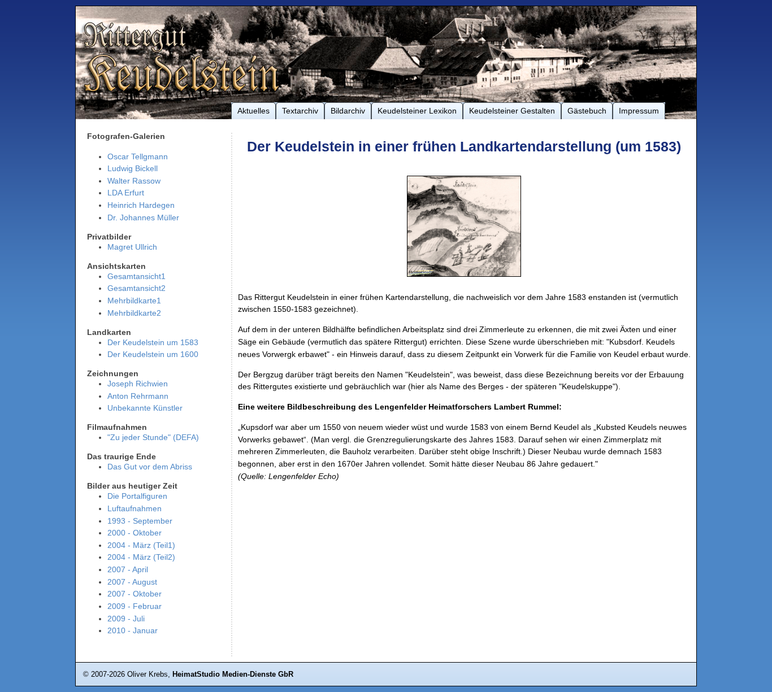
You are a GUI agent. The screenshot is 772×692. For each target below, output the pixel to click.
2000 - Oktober (134, 532)
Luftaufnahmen (134, 508)
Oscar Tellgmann (137, 156)
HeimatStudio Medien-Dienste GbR (232, 674)
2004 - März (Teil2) (141, 557)
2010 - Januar (132, 630)
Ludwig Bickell (132, 168)
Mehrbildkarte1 (134, 300)
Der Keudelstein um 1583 (152, 342)
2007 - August (132, 581)
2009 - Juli (126, 618)
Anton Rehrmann (137, 396)
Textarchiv (300, 110)
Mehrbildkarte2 (134, 312)
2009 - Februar (134, 606)
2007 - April (127, 569)
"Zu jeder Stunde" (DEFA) (153, 437)
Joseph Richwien (137, 383)
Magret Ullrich (132, 246)
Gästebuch (586, 110)
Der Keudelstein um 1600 (152, 354)
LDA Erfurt (125, 192)
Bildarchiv (348, 110)
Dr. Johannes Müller (143, 217)
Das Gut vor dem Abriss (149, 466)
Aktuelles (253, 110)
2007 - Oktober (134, 593)
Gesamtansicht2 (136, 288)
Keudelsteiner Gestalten (512, 110)
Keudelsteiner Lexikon (417, 110)
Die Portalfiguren (137, 495)
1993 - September (139, 520)
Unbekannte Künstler (145, 407)
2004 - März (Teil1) (141, 545)
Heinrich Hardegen (141, 205)
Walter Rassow (134, 180)
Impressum (639, 110)
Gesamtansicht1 (136, 276)
